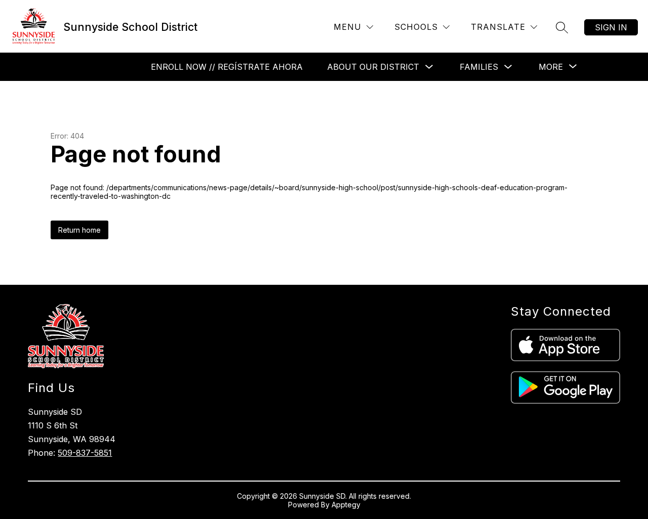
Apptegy (346, 504)
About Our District (373, 67)
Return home (79, 230)
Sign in (611, 27)
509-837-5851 (85, 453)
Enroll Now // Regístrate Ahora (227, 67)
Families (479, 67)
